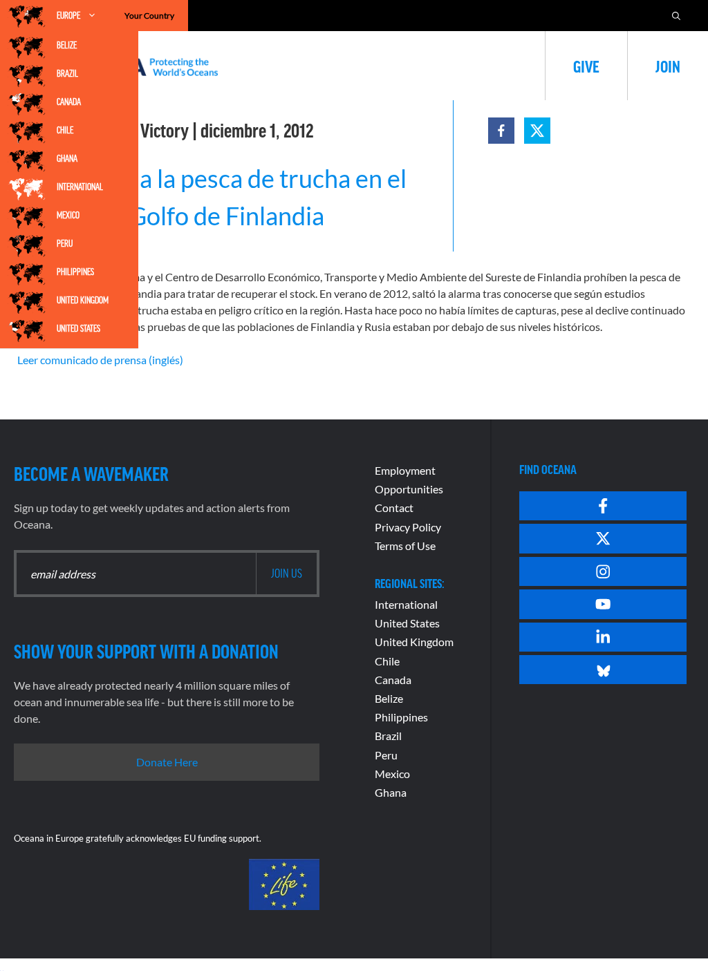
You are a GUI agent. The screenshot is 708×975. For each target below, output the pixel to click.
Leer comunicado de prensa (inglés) (100, 359)
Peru (65, 243)
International (80, 186)
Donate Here (167, 761)
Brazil (67, 73)
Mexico (68, 215)
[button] (501, 130)
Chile (65, 130)
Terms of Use (405, 545)
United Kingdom (83, 300)
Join (667, 66)
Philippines (75, 271)
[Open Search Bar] (676, 15)
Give (586, 66)
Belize (67, 45)
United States (78, 328)
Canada (69, 101)
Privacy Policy (408, 526)
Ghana (67, 158)
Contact (394, 507)
